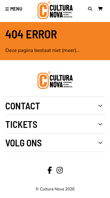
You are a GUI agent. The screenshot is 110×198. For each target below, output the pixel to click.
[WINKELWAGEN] (101, 9)
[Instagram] (60, 170)
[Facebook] (50, 170)
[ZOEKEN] (91, 9)
